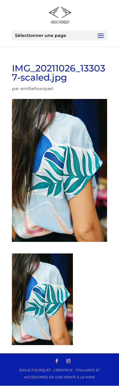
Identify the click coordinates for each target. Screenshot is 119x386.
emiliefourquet (36, 88)
